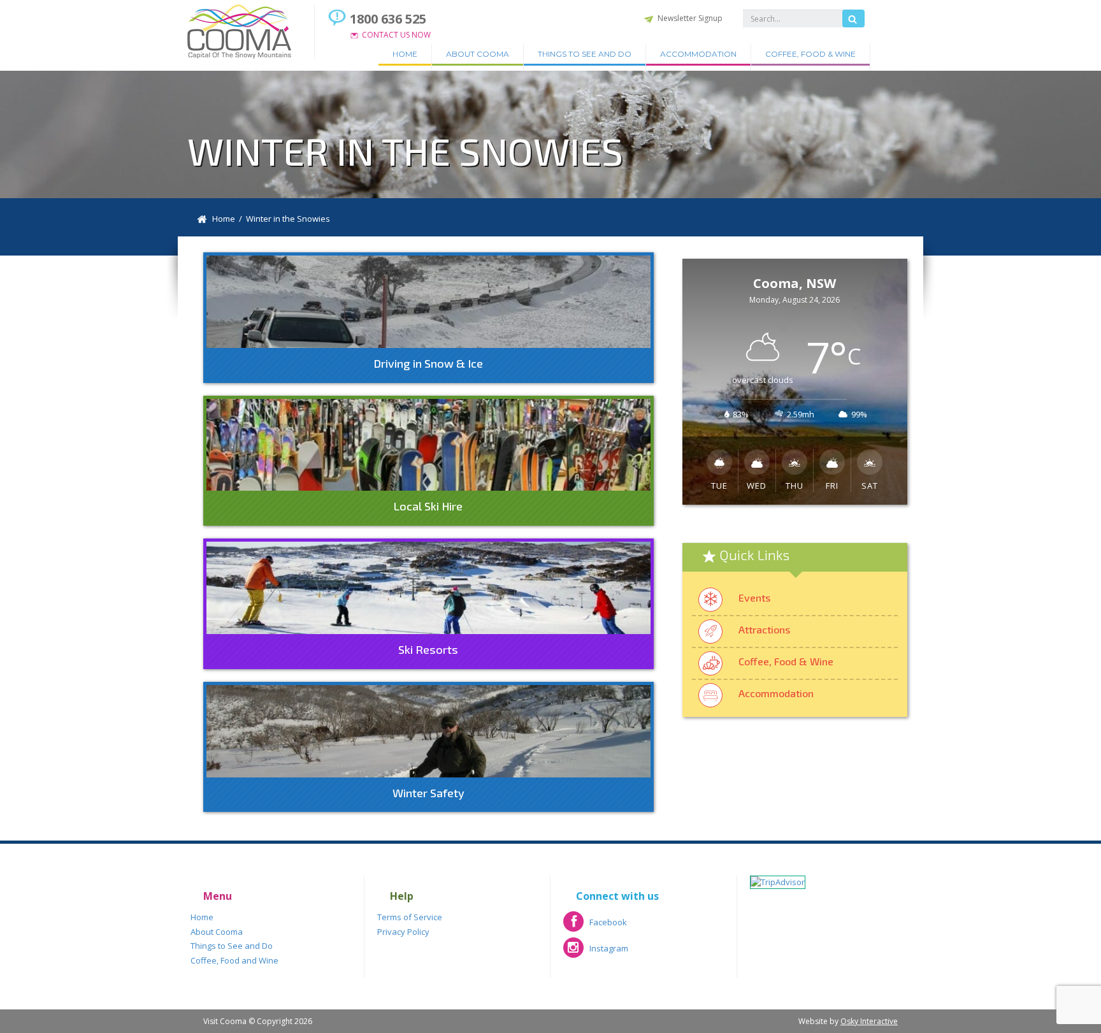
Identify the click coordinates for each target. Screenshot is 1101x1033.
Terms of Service (409, 917)
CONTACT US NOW (396, 34)
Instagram (595, 952)
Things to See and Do (584, 54)
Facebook (595, 926)
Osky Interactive (869, 1021)
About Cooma (477, 54)
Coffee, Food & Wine (810, 54)
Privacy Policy (403, 931)
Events (754, 597)
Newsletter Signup (690, 18)
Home (404, 54)
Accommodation (698, 54)
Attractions (764, 629)
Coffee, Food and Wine (234, 960)
